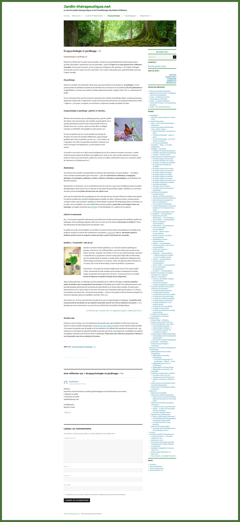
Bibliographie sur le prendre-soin (163, 369)
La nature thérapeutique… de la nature (162, 324)
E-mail (67, 476)
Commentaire (70, 438)
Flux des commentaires (157, 468)
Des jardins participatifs (160, 184)
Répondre (67, 412)
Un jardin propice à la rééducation (163, 300)
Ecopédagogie (130, 16)
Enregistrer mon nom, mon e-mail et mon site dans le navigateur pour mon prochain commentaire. (96, 494)
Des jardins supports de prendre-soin (164, 180)
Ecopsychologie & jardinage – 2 (83, 347)
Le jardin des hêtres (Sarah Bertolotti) (164, 407)
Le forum (152, 432)
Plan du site (172, 75)
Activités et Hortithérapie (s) (159, 314)
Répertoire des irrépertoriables (160, 426)
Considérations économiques (160, 316)
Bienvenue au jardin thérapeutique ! (160, 91)
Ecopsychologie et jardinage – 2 (162, 328)
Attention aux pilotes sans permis (163, 196)
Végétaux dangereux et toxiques (163, 255)
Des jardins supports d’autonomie (163, 159)
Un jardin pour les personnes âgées (163, 296)
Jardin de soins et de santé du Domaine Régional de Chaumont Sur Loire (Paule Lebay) (164, 399)
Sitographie (154, 371)
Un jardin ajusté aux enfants (161, 292)
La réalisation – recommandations (161, 214)
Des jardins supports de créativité (163, 176)
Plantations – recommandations (162, 253)
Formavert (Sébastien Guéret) (162, 412)
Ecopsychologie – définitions (160, 320)
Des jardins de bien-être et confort (163, 168)
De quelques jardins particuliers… (162, 290)
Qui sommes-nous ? (162, 52)
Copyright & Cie (171, 80)
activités (94, 207)
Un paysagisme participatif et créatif (163, 212)
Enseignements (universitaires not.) (163, 377)
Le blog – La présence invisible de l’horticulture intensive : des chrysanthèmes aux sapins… (163, 103)
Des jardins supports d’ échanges (163, 178)
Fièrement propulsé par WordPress (91, 514)
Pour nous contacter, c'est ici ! (157, 66)
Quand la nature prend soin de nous (161, 322)
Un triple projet (171, 78)
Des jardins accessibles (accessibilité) (164, 162)
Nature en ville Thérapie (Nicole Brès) (164, 416)
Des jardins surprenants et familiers (163, 182)
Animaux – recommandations (162, 259)
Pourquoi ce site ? (171, 77)
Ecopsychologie (114, 16)
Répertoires (144, 16)
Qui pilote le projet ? (158, 194)
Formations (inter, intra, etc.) (161, 375)
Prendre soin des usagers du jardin (106, 326)
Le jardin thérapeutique (94, 16)
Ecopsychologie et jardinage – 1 (162, 326)
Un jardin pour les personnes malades (164, 294)
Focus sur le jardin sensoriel (162, 257)
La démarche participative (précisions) (164, 198)
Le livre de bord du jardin (160, 283)
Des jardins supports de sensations (163, 170)
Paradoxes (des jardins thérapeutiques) (164, 153)
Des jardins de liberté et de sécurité (163, 161)
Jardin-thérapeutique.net (87, 6)
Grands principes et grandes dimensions (163, 157)
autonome (111, 232)
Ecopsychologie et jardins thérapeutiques (163, 334)
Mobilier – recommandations (161, 243)
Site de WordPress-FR (156, 470)
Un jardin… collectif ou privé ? (161, 155)
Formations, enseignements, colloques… (163, 373)
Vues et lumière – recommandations (164, 220)
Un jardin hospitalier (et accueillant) (163, 285)
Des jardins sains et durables (161, 186)
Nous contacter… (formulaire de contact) (163, 456)
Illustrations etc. (171, 82)
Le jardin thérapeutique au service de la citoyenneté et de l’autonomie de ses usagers (164, 208)
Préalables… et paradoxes (158, 149)
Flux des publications (156, 466)
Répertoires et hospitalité (158, 393)
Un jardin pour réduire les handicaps (163, 298)
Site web (67, 485)
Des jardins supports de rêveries (162, 172)
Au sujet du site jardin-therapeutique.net (162, 434)
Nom (66, 466)
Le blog (66, 16)
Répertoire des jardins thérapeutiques (162, 395)
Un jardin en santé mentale (161, 308)
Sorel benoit (73, 382)
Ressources (76, 16)
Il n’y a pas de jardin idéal (160, 143)
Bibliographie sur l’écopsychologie (163, 367)
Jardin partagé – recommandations (163, 225)
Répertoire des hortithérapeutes (160, 414)
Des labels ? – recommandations (162, 271)
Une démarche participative (159, 192)
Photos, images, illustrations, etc (161, 452)
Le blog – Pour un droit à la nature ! (160, 107)
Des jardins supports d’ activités (162, 174)
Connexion (153, 464)
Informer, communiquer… (159, 277)
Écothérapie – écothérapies (159, 342)
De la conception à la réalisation (162, 204)
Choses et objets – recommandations (164, 265)
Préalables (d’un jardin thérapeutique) (164, 151)
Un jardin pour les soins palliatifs (162, 306)
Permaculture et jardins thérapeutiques (164, 340)
